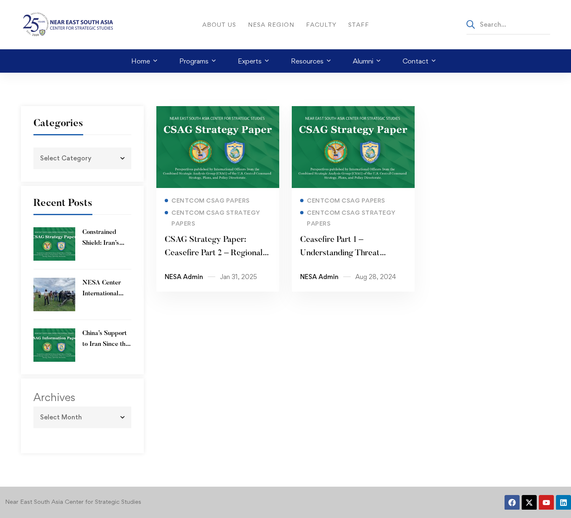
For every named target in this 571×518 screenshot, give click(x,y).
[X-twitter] (529, 502)
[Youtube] (546, 502)
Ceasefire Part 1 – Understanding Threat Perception (340, 253)
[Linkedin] (563, 502)
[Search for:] (508, 24)
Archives (54, 397)
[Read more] (217, 112)
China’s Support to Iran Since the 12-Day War (105, 344)
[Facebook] (512, 502)
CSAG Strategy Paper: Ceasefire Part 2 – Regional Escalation (214, 253)
